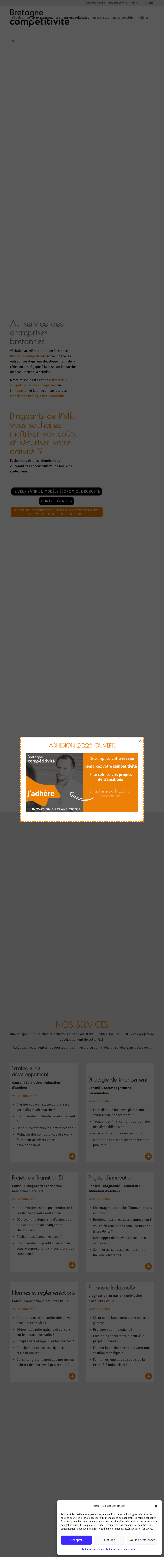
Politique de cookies (93, 1549)
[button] (156, 1506)
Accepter (76, 1540)
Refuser (109, 1540)
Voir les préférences (142, 1540)
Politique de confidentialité (120, 1549)
